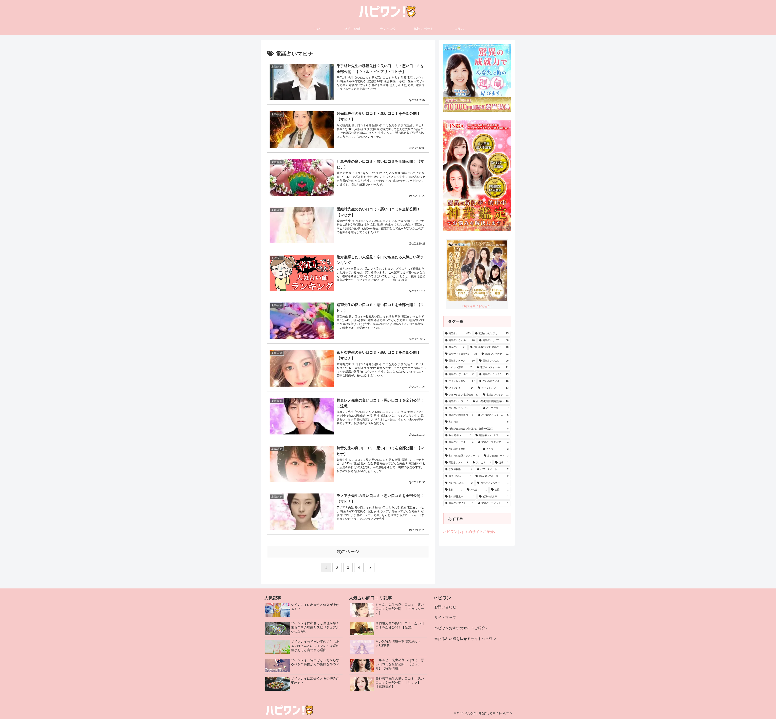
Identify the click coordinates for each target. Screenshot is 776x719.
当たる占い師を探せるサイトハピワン (465, 639)
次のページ (348, 551)
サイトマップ (445, 618)
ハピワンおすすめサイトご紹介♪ (469, 532)
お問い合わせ (445, 607)
